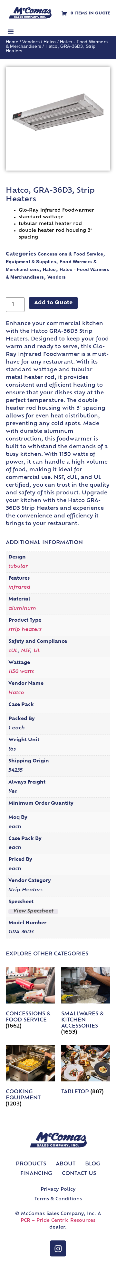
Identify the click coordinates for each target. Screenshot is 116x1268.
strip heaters (25, 629)
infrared (19, 587)
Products (31, 1164)
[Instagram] (58, 1248)
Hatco (50, 41)
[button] (10, 31)
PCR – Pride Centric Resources (58, 1220)
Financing (36, 1173)
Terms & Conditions (58, 1199)
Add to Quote (53, 303)
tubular (18, 566)
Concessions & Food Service (70, 253)
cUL (12, 651)
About (65, 1164)
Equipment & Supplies (31, 261)
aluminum (22, 608)
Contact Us (79, 1173)
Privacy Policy (58, 1189)
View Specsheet (33, 911)
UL (37, 651)
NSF (25, 651)
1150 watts (21, 671)
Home (12, 41)
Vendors (30, 41)
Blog (92, 1164)
